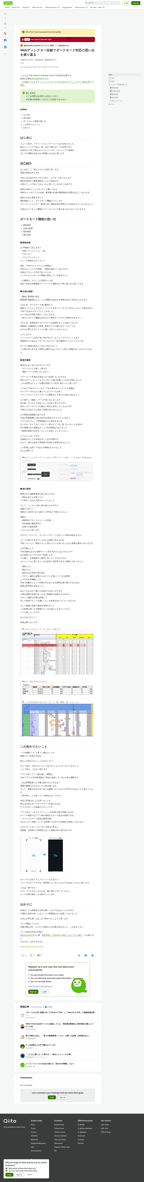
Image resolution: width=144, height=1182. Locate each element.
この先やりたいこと (115, 101)
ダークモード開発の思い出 (117, 84)
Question (25, 7)
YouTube (81, 1140)
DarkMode (39, 60)
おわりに (111, 104)
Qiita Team (105, 1125)
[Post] (5, 33)
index (110, 75)
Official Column (52, 7)
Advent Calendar (60, 1136)
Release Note (59, 1125)
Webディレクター (27, 60)
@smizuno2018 (27, 935)
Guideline (34, 1136)
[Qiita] (8, 3)
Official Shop (105, 1132)
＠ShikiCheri (37, 78)
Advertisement (36, 1151)
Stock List (16, 7)
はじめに (111, 78)
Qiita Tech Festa (60, 1140)
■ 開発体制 (114, 88)
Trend (7, 7)
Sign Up (62, 1097)
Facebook (81, 1136)
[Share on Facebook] (5, 40)
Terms (33, 1128)
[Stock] (5, 23)
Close (29, 1174)
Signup (136, 3)
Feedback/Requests (38, 1143)
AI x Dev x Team (97, 7)
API (55, 1151)
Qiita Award (58, 1143)
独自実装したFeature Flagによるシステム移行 (62, 935)
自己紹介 (111, 81)
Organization (67, 7)
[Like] (5, 13)
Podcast (81, 1143)
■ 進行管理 (114, 97)
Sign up (19, 1175)
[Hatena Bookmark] (5, 47)
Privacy (33, 1132)
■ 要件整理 (114, 94)
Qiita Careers (81, 7)
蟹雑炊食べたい (50, 60)
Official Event (37, 7)
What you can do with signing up (40, 986)
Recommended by (38, 1007)
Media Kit (34, 1140)
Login (126, 3)
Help (32, 1147)
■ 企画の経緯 (115, 91)
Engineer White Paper (62, 1147)
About (33, 1125)
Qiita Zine (104, 1128)
